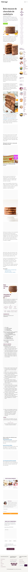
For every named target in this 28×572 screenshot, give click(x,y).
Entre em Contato (21, 561)
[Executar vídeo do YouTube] (10, 159)
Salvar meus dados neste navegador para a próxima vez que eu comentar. (10, 545)
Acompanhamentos (3, 566)
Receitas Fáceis (3, 559)
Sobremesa (2, 563)
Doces (1, 560)
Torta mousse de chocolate (7, 439)
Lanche (2, 565)
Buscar (26, 565)
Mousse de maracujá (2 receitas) (10, 272)
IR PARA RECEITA (5, 23)
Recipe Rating (6, 527)
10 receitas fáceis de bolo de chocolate (9, 460)
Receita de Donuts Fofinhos (7, 445)
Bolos (1, 562)
